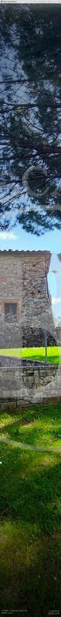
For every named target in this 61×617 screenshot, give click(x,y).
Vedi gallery (52, 613)
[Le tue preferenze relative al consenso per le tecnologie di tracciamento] (1, 463)
